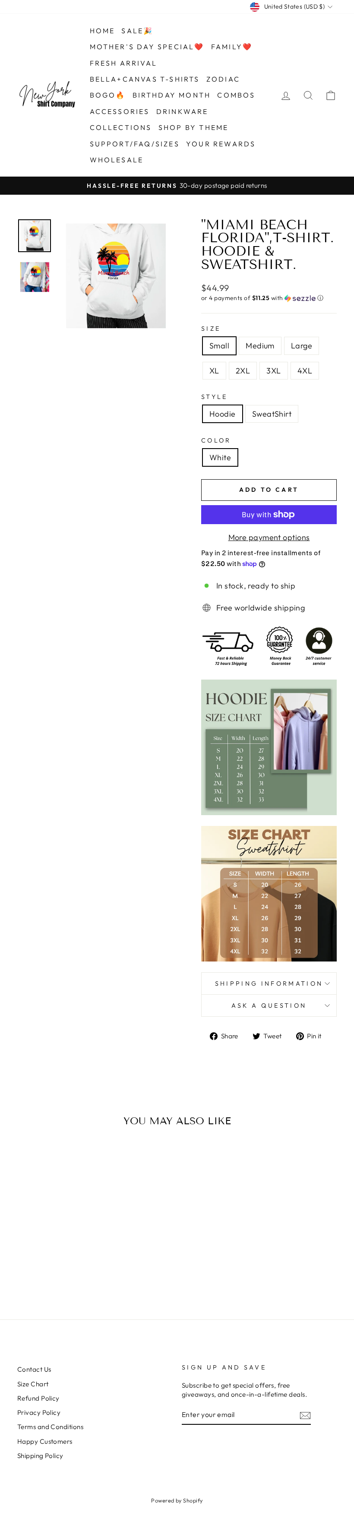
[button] (269, 298)
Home (102, 30)
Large (301, 346)
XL (214, 371)
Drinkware (182, 111)
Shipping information (269, 983)
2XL (243, 371)
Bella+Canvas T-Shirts (145, 79)
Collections (121, 127)
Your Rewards (221, 143)
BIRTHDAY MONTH (172, 95)
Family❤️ (232, 46)
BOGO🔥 (108, 95)
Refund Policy (38, 1398)
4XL (304, 371)
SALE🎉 (137, 30)
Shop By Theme (193, 127)
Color (216, 440)
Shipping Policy (40, 1456)
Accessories (120, 111)
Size (211, 328)
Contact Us (34, 1369)
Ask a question (269, 1005)
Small (219, 346)
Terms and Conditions (50, 1427)
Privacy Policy (38, 1412)
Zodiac (223, 79)
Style (214, 397)
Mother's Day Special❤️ (147, 46)
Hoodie (222, 414)
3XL (273, 371)
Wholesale (117, 159)
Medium (260, 346)
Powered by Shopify (176, 1500)
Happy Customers (45, 1441)
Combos (236, 95)
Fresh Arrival (124, 63)
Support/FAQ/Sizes (135, 143)
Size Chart (33, 1384)
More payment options (269, 537)
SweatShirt (272, 414)
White (220, 457)
